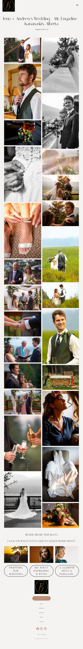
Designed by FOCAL (41, 638)
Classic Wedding (41, 634)
